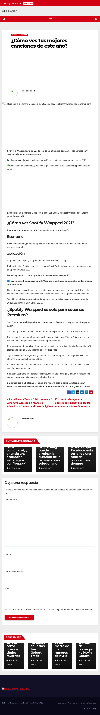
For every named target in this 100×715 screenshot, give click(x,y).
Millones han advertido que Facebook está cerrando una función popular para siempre (82, 453)
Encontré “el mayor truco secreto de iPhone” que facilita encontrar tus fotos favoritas (72, 403)
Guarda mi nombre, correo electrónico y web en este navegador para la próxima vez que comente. (50, 609)
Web (7, 589)
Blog (94, 709)
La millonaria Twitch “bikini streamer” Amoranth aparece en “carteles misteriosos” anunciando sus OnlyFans (30, 403)
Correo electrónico (14, 572)
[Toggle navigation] (50, 19)
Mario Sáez (30, 91)
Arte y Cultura (73, 703)
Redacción (14, 468)
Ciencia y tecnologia (20, 34)
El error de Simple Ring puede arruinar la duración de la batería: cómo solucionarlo (49, 453)
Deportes (86, 709)
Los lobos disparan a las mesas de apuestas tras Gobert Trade (38, 644)
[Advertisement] (50, 70)
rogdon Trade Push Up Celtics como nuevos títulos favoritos (13, 644)
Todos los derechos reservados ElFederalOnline (20, 703)
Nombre (9, 555)
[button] (96, 19)
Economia (61, 703)
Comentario (11, 500)
